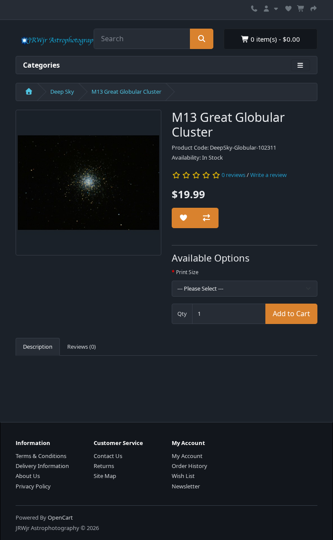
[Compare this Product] (206, 218)
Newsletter (186, 486)
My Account (187, 456)
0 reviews (233, 175)
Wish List (183, 476)
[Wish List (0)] (288, 7)
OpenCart (60, 517)
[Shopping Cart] (301, 7)
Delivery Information (42, 466)
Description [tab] (37, 346)
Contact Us (108, 456)
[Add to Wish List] (183, 218)
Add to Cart (291, 313)
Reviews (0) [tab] (81, 346)
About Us (28, 476)
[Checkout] (313, 7)
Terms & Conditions (41, 456)
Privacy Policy (33, 486)
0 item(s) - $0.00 (274, 39)
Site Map (105, 476)
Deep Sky (62, 91)
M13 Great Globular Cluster (126, 91)
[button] (271, 7)
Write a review (268, 175)
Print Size (187, 272)
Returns (104, 466)
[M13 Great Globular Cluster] (88, 185)
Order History (189, 466)
